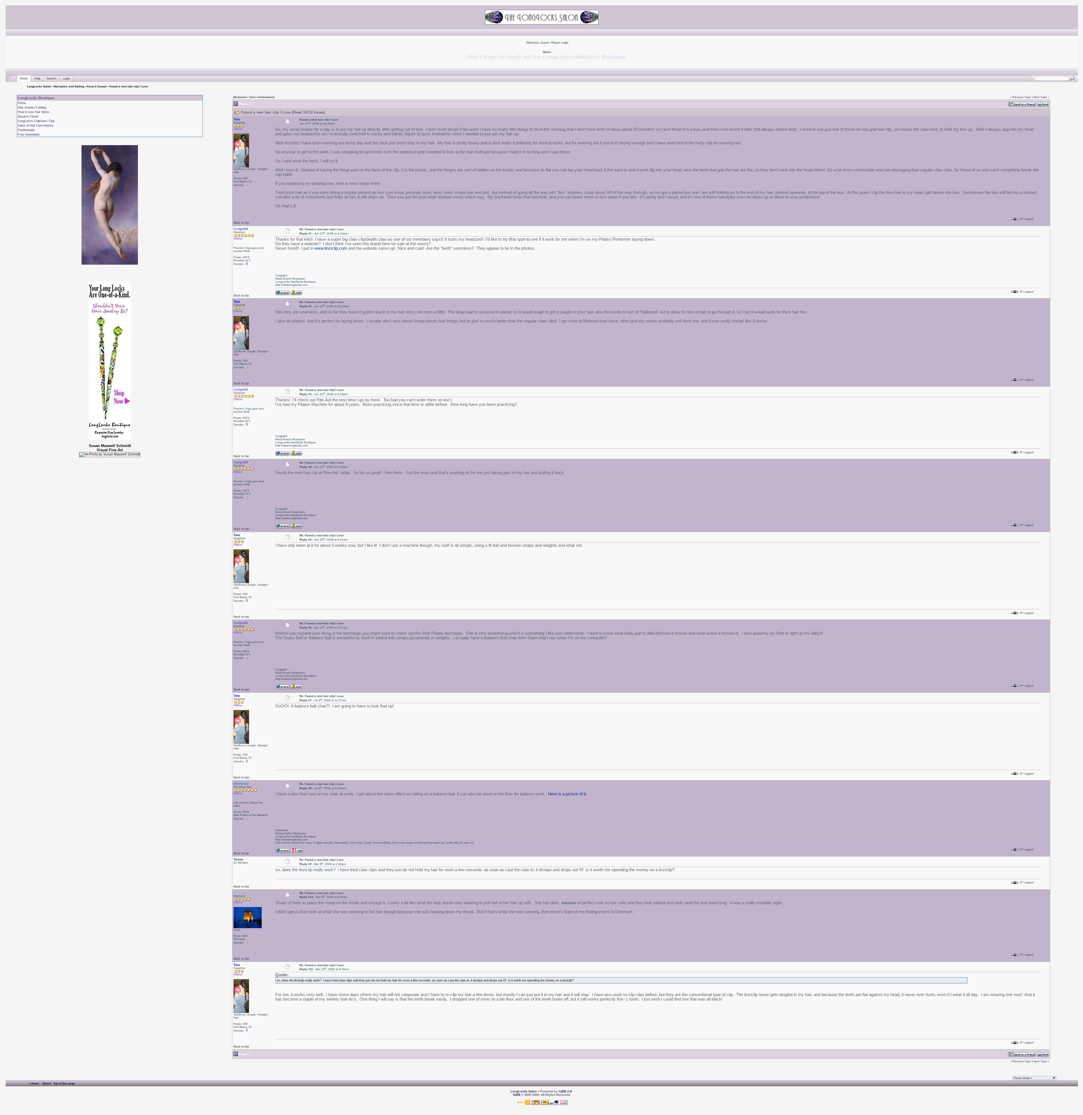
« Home (33, 1083)
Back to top (241, 222)
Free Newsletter (29, 134)
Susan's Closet (28, 116)
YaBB (516, 1094)
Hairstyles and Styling (69, 86)
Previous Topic (1021, 97)
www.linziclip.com (330, 248)
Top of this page (64, 1083)
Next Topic (1040, 97)
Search (51, 78)
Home (24, 78)
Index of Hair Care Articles (36, 125)
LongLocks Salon (39, 86)
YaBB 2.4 (564, 1091)
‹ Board (46, 1083)
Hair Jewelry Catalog (32, 107)
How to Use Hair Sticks (34, 112)
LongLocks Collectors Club (36, 121)
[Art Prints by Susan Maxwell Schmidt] (109, 454)
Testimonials (26, 130)
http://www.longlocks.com (291, 284)
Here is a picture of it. (567, 794)
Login (564, 42)
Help (37, 78)
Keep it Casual (97, 86)
